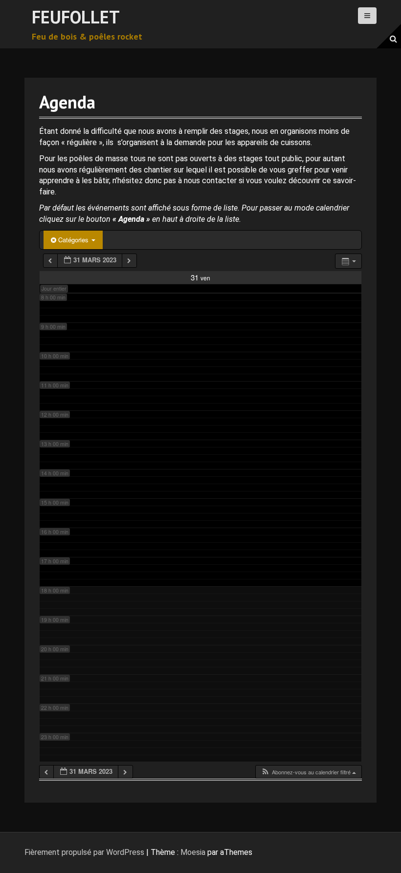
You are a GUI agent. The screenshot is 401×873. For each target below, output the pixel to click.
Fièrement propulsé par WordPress (84, 852)
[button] (308, 772)
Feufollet (76, 16)
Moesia (192, 852)
